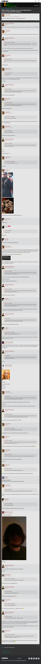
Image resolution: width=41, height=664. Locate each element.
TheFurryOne (7, 218)
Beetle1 (6, 477)
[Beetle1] (3, 477)
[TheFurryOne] (3, 219)
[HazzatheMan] (3, 575)
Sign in (2, 647)
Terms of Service (18, 660)
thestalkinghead (8, 365)
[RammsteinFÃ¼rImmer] (3, 24)
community (19, 658)
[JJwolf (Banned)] (3, 226)
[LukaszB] (3, 239)
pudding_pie (7, 169)
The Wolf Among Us (16, 16)
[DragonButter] (3, 31)
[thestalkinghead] (3, 365)
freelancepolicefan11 (9, 342)
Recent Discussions (6, 652)
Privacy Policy (24, 660)
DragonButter (7, 30)
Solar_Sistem (7, 14)
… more (18, 273)
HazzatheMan (7, 574)
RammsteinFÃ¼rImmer (9, 23)
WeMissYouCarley (8, 512)
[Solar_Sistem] (3, 15)
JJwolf (6, 226)
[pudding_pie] (3, 170)
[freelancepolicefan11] (3, 342)
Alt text (3, 151)
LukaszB (6, 239)
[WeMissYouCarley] (3, 512)
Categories (36, 5)
